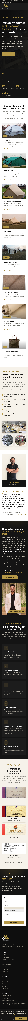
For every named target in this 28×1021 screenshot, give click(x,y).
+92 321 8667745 (6, 996)
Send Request (14, 922)
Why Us (4, 986)
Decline (7, 1018)
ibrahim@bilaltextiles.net (8, 1000)
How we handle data (12, 1014)
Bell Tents (4, 962)
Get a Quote (5, 988)
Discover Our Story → (10, 577)
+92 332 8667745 (6, 998)
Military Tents (5, 957)
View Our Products (9, 59)
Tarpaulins (4, 966)
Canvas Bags (5, 971)
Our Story (4, 979)
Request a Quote (8, 54)
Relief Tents (5, 954)
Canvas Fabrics (6, 969)
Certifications (5, 983)
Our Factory (5, 981)
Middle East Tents (6, 964)
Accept (21, 1018)
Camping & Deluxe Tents (8, 959)
